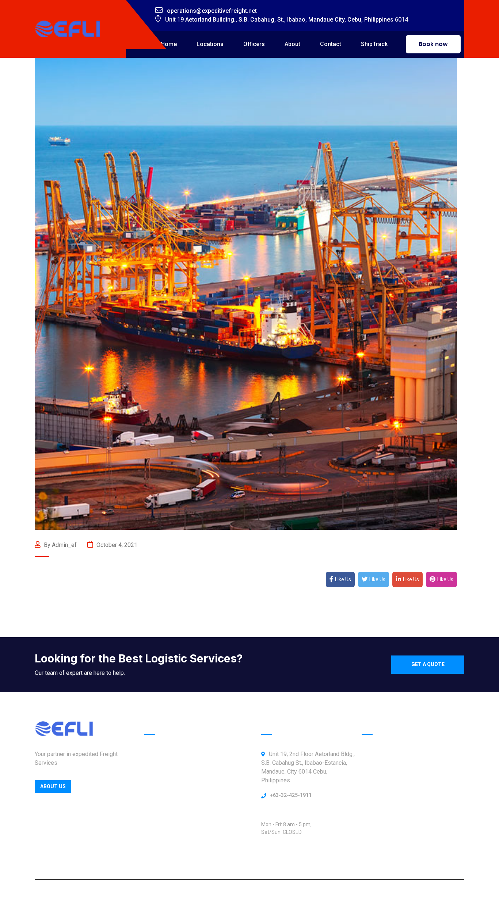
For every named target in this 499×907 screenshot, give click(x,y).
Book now (433, 44)
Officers (254, 44)
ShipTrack (374, 44)
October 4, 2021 (116, 544)
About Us (53, 786)
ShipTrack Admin (166, 846)
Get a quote (428, 664)
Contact (330, 44)
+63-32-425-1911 (291, 795)
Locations (210, 44)
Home (169, 44)
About (292, 44)
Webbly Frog (309, 893)
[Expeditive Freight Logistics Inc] (67, 28)
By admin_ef (59, 544)
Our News (157, 830)
